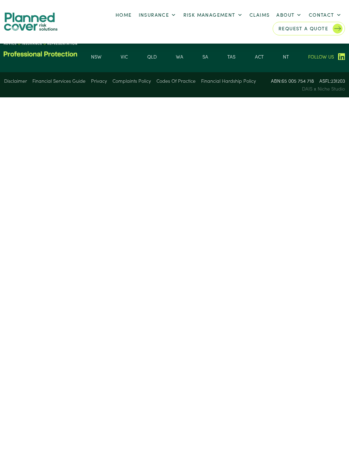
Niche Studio (331, 88)
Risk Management (209, 15)
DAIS (308, 88)
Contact (321, 15)
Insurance (154, 15)
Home (124, 15)
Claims (259, 15)
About (285, 15)
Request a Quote (303, 28)
